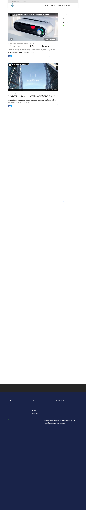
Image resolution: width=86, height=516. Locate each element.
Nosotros (60, 5)
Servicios (68, 5)
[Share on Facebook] (9, 56)
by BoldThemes (27, 43)
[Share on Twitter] (11, 56)
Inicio (46, 5)
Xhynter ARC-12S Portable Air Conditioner (32, 95)
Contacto (53, 5)
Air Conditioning (12, 43)
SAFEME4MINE (35, 413)
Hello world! (65, 22)
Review (9, 93)
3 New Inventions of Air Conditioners (29, 46)
